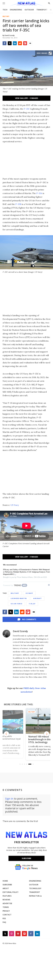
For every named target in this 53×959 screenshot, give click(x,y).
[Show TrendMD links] (49, 585)
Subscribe (26, 858)
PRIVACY (6, 911)
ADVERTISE (7, 903)
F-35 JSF (32, 604)
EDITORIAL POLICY (10, 892)
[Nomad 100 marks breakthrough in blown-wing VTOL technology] (26, 721)
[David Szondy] (6, 634)
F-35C (27, 109)
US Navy (15, 505)
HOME (5, 881)
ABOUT (6, 888)
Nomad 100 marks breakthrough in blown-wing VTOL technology (26, 739)
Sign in (9, 798)
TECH (5, 9)
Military (6, 16)
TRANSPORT (41, 9)
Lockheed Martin (19, 598)
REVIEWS (6, 899)
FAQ (4, 922)
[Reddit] (20, 43)
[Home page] (26, 4)
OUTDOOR (29, 9)
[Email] (30, 43)
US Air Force (16, 604)
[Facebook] (4, 43)
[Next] (46, 733)
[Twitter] (10, 43)
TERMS (6, 907)
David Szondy (20, 631)
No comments (29, 619)
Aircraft (37, 598)
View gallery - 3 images (26, 98)
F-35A (39, 193)
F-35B (18, 204)
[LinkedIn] (15, 43)
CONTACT (7, 914)
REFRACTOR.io (35, 896)
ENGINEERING (16, 9)
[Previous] (6, 733)
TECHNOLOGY (35, 888)
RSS (4, 918)
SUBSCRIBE (7, 884)
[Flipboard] (25, 43)
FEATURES (7, 896)
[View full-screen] (50, 53)
